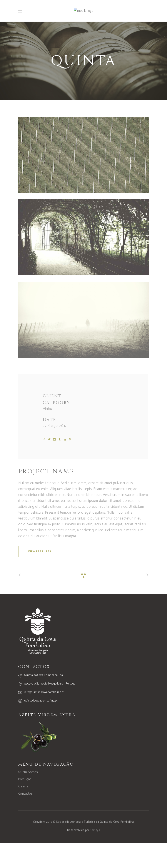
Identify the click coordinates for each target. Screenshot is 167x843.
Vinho (47, 409)
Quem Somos (28, 772)
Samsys (95, 830)
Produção (25, 779)
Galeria (23, 786)
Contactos (25, 793)
